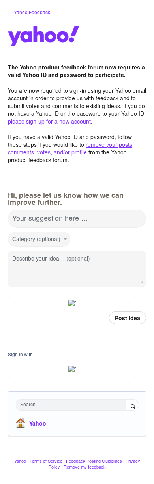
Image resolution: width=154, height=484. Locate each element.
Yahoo (37, 423)
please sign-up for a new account (49, 121)
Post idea (127, 318)
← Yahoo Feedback (29, 12)
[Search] (132, 405)
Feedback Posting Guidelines (94, 461)
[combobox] (73, 404)
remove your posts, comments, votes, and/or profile (71, 148)
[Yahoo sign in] (72, 303)
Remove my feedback (85, 466)
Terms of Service (46, 461)
